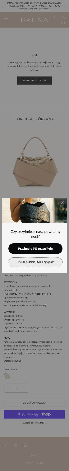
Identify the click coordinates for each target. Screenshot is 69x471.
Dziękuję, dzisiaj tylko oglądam (35, 262)
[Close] (62, 202)
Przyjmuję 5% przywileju (35, 248)
